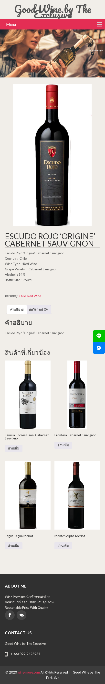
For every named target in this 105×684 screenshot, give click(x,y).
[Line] (99, 336)
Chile (22, 296)
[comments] (21, 615)
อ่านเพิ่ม (13, 448)
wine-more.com (29, 672)
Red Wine (34, 296)
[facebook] (10, 615)
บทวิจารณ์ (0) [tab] (38, 309)
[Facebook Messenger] (99, 348)
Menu (11, 24)
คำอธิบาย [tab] (17, 309)
